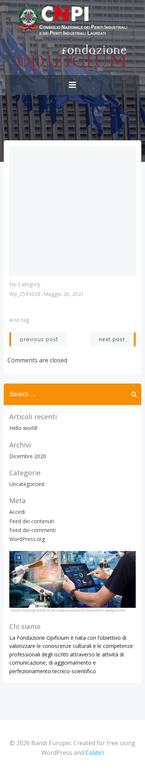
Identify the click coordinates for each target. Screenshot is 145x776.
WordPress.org (27, 538)
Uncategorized (26, 484)
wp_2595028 (24, 293)
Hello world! (23, 427)
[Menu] (72, 85)
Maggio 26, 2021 (64, 293)
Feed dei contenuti (31, 521)
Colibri (95, 753)
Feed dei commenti (32, 530)
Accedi (17, 511)
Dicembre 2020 (27, 456)
